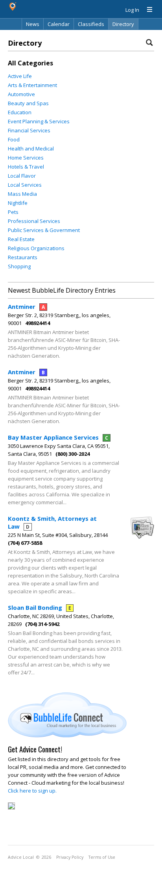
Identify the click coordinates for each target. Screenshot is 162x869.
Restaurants (22, 257)
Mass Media (22, 193)
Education (19, 112)
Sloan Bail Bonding (39, 607)
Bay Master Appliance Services (58, 437)
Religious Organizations (36, 248)
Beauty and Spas (28, 103)
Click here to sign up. (32, 790)
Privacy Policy (69, 857)
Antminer (26, 306)
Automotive (21, 94)
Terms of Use (101, 857)
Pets (13, 211)
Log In (132, 9)
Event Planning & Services (39, 121)
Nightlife (18, 202)
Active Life (20, 76)
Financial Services (29, 130)
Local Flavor (22, 175)
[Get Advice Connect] (67, 735)
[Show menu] (146, 9)
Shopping (19, 266)
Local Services (25, 184)
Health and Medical (31, 148)
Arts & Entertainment (32, 85)
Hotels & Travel (26, 166)
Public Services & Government (44, 230)
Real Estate (21, 239)
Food (14, 139)
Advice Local (21, 857)
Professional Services (34, 221)
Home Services (26, 157)
